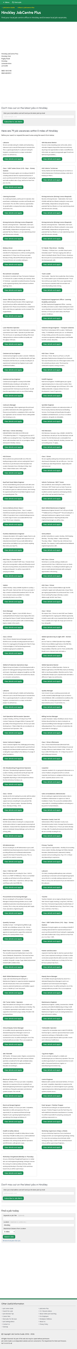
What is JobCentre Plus (26, 7)
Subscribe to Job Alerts (13, 122)
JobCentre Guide (9, 7)
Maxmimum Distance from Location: (15, 1228)
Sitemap (5, 1327)
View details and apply (13, 159)
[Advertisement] (38, 36)
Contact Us (6, 1324)
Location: (15, 1222)
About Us (42, 1321)
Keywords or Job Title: (14, 1215)
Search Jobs (9, 1237)
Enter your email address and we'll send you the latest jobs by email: (24, 113)
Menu (7, 2)
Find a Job (17, 2)
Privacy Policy (44, 1324)
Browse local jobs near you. (12, 1241)
